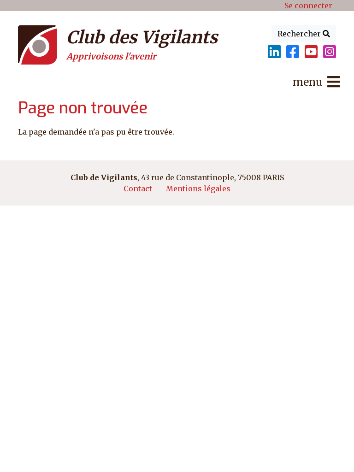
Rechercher (300, 33)
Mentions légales (198, 188)
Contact (138, 188)
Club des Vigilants (142, 37)
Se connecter (308, 5)
